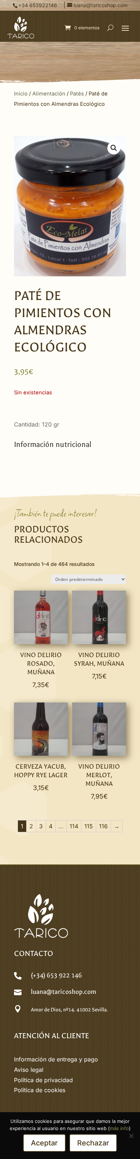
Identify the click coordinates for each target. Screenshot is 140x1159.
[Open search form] (110, 27)
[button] (125, 28)
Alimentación (48, 93)
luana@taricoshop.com (63, 992)
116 (103, 826)
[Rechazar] (131, 1135)
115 (88, 826)
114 (74, 826)
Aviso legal (28, 1069)
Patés (77, 93)
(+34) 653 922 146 (56, 975)
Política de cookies (39, 1090)
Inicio (21, 93)
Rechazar (93, 1143)
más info (119, 1128)
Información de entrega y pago (56, 1059)
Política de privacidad (43, 1080)
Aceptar (44, 1143)
